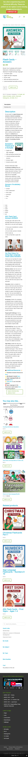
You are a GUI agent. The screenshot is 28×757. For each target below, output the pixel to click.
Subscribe (9, 381)
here (6, 374)
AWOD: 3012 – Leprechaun (10, 702)
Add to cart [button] (7, 432)
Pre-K (16, 98)
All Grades (8, 96)
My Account (10, 749)
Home (4, 25)
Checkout (17, 749)
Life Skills (12, 98)
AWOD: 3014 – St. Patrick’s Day (11, 699)
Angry (5, 713)
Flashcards (18, 96)
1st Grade (19, 94)
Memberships (6, 630)
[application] (19, 147)
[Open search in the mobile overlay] (14, 623)
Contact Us (11, 12)
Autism (12, 25)
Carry (5, 715)
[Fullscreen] (23, 149)
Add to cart (13, 87)
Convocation (7, 717)
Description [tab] (7, 104)
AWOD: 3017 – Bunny (9, 695)
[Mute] (19, 688)
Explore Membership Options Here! (13, 392)
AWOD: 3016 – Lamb (9, 697)
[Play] (17, 149)
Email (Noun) (7, 720)
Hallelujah (6, 722)
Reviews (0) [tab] (7, 107)
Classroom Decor (7, 637)
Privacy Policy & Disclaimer (16, 747)
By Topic (8, 25)
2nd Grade (6, 738)
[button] (23, 29)
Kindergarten (6, 98)
